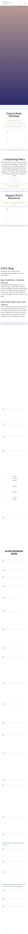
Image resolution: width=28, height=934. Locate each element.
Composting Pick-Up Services (14, 338)
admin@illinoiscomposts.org (13, 82)
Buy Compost (14, 349)
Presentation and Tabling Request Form (14, 203)
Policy (14, 179)
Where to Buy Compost (15, 99)
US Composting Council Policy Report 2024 (14, 186)
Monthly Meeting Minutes (14, 126)
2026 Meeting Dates (14, 120)
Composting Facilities (14, 362)
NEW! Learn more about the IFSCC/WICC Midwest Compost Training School (15, 92)
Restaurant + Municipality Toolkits (14, 375)
